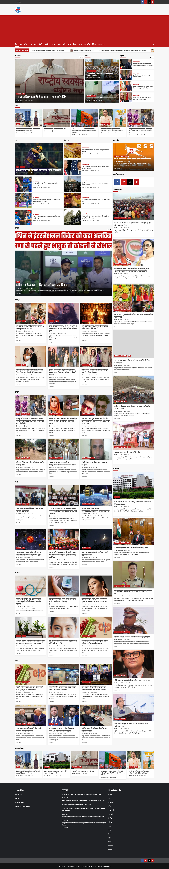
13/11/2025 (93, 692)
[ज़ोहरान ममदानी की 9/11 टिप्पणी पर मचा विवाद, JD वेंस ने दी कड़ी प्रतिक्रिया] (63, 715)
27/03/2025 (126, 365)
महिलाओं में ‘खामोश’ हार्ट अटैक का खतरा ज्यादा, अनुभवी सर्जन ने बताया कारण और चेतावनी (28, 601)
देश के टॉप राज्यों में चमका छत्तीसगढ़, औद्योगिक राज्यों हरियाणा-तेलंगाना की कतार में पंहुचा (28, 130)
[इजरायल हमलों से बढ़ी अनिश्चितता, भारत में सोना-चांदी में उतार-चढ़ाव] (72, 200)
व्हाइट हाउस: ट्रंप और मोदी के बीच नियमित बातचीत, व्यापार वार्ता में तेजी (29, 729)
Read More (18, 293)
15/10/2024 (126, 161)
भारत (20, 44)
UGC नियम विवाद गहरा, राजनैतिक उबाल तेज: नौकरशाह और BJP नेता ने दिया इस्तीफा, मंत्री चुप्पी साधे (63, 511)
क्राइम (53, 44)
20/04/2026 (140, 135)
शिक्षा (74, 44)
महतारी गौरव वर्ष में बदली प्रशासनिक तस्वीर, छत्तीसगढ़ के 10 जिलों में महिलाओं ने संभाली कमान (107, 50)
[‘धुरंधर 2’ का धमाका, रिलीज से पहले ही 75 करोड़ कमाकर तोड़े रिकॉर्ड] (96, 313)
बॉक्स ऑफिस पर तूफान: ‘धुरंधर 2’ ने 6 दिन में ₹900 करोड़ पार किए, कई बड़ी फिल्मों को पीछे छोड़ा (63, 328)
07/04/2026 (27, 467)
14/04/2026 (44, 187)
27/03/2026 (27, 606)
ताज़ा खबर (19, 89)
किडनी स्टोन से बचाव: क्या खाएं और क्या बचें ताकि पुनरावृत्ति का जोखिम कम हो (95, 642)
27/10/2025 (60, 733)
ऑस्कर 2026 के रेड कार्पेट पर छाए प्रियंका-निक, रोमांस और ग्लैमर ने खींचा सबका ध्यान (29, 371)
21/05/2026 (27, 133)
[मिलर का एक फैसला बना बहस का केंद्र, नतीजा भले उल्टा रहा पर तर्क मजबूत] (23, 217)
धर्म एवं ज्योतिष (67, 44)
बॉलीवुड (47, 44)
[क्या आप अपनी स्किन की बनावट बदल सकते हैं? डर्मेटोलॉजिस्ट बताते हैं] (63, 627)
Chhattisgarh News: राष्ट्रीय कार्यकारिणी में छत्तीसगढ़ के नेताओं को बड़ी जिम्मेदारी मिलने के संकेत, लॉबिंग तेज (55, 50)
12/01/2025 (93, 513)
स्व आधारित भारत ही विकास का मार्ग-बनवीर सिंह (54, 129)
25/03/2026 (60, 333)
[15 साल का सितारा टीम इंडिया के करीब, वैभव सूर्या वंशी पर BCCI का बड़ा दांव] (23, 184)
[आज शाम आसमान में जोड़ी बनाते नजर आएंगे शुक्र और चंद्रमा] (96, 539)
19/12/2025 (60, 646)
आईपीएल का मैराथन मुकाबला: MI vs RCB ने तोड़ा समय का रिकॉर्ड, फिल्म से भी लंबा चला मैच (46, 201)
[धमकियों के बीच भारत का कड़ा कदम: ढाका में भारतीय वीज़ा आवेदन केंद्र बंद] (63, 674)
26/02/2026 (126, 729)
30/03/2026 (93, 467)
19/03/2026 (93, 331)
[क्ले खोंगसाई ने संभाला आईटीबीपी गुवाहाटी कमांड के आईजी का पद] (133, 574)
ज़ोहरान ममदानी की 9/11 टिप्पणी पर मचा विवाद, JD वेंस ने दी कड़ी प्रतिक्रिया (61, 729)
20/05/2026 (56, 131)
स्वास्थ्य (80, 44)
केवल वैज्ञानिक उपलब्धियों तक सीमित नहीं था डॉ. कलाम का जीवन (132, 159)
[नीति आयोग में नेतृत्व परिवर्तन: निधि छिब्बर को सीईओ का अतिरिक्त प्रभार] (133, 707)
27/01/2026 (60, 516)
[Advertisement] (84, 28)
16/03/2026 (27, 375)
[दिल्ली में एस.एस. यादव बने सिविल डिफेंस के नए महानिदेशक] (133, 620)
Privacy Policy (19, 802)
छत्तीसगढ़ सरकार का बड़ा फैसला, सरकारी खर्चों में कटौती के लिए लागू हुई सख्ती (55, 772)
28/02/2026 (126, 683)
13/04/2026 (44, 204)
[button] (153, 44)
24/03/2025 (126, 411)
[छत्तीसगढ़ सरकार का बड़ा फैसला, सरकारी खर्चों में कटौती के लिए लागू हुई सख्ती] (133, 485)
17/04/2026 (98, 100)
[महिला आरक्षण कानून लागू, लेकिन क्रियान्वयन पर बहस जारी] (102, 92)
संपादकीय (87, 44)
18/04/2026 (98, 77)
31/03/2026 (60, 467)
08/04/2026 (93, 220)
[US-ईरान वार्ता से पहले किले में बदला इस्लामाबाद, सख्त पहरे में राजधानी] (126, 86)
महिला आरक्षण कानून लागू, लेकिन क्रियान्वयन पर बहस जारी (101, 98)
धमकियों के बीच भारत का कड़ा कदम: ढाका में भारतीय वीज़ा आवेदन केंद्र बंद (62, 688)
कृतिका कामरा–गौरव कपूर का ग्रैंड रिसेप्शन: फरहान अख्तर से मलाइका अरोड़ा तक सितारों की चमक (62, 372)
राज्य (30, 44)
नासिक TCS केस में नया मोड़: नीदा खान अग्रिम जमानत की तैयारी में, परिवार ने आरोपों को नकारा (63, 421)
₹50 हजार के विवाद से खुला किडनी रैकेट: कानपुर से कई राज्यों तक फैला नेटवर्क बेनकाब (62, 463)
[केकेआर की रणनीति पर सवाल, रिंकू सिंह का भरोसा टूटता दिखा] (39, 159)
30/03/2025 (126, 319)
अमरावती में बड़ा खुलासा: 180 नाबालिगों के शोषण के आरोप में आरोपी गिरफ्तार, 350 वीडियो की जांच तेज (96, 421)
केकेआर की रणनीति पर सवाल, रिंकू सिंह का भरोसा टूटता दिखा (38, 170)
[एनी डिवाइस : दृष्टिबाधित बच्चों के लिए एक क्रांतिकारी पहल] (96, 715)
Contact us (101, 44)
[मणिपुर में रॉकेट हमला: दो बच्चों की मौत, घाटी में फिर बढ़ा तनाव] (30, 449)
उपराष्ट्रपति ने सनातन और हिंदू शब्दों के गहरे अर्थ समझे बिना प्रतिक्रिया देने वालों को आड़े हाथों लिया (62, 555)
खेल (35, 44)
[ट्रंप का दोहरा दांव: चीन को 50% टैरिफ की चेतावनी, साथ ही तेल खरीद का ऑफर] (72, 167)
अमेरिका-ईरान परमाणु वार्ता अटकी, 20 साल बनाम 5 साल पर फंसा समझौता (142, 76)
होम (16, 44)
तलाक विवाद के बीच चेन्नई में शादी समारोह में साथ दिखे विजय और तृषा (95, 371)
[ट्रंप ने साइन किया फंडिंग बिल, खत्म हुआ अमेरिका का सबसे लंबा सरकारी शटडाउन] (96, 674)
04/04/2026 (27, 331)
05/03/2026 (126, 639)
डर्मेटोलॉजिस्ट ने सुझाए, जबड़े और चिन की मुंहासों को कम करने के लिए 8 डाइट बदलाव (94, 600)
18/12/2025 (93, 646)
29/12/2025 (93, 604)
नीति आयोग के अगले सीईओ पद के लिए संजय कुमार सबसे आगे (132, 680)
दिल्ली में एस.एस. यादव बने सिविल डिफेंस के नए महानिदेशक (132, 637)
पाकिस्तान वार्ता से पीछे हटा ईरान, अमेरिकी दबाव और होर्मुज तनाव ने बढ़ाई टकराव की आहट (143, 98)
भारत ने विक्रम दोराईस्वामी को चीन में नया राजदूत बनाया (131, 547)
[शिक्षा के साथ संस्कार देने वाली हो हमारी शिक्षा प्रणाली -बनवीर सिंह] (30, 495)
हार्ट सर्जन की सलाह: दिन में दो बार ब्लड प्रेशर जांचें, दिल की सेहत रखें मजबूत (62, 600)
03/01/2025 (60, 560)
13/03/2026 (60, 377)
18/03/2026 (27, 513)
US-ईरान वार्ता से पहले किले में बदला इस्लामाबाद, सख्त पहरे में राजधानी (140, 87)
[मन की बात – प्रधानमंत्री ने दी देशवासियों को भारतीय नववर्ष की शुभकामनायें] (133, 298)
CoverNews (98, 866)
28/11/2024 (27, 288)
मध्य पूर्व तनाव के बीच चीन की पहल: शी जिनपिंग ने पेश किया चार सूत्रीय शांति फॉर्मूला (143, 64)
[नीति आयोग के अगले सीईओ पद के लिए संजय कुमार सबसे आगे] (133, 664)
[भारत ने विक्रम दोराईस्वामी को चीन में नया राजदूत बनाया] (133, 531)
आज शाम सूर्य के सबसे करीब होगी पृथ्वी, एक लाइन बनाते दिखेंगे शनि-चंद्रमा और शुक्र (29, 553)
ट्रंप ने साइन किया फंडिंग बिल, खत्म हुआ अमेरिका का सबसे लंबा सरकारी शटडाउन (94, 688)
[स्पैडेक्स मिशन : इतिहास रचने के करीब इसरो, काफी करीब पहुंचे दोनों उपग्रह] (96, 495)
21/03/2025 (126, 455)
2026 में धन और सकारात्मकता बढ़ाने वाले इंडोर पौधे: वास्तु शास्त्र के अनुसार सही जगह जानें (30, 642)
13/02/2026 (60, 604)
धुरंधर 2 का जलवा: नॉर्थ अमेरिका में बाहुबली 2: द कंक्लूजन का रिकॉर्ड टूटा (30, 327)
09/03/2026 (126, 596)
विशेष (59, 44)
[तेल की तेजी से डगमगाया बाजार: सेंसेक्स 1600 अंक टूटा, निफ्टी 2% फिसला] (72, 184)
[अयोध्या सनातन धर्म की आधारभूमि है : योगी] (133, 436)
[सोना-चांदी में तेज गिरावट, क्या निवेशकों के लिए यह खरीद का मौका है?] (72, 151)
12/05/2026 (84, 135)
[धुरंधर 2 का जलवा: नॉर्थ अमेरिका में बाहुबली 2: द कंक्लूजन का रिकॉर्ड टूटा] (30, 313)
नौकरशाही (117, 497)
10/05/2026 (27, 100)
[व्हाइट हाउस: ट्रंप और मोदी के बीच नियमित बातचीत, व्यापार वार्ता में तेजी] (30, 715)
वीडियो (94, 44)
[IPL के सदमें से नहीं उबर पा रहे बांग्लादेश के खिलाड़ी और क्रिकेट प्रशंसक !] (63, 263)
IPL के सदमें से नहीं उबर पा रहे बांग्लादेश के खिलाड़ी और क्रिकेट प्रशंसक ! (56, 285)
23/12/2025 (27, 646)
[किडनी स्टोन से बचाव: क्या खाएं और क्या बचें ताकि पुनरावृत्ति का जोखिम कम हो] (96, 627)
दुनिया (25, 44)
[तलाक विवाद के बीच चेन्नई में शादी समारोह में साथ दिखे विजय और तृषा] (96, 356)
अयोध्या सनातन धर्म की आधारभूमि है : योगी (127, 452)
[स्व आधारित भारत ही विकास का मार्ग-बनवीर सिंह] (56, 118)
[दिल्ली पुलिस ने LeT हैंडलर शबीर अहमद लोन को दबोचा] (96, 449)
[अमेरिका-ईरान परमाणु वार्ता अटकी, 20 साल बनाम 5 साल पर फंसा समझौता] (126, 75)
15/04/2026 (93, 426)
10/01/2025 (93, 733)
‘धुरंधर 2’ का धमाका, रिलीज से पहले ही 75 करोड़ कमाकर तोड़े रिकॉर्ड (95, 327)
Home (17, 798)
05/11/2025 (27, 733)
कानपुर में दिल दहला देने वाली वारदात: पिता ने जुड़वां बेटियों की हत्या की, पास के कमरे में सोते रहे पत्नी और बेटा (140, 130)
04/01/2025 (27, 557)
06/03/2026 (93, 375)
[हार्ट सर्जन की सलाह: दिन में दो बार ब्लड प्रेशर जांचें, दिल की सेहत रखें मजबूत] (63, 586)
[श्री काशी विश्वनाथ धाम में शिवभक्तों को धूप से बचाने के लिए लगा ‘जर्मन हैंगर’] (133, 390)
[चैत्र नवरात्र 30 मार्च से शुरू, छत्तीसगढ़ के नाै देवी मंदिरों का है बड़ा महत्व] (133, 344)
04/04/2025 (126, 228)
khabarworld (20, 100)
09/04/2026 (44, 220)
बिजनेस (41, 44)
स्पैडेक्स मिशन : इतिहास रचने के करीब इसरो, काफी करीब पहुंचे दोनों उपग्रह (95, 509)
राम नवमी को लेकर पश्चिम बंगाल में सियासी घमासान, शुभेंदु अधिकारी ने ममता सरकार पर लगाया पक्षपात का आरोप (131, 269)
